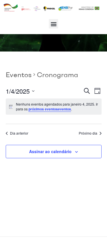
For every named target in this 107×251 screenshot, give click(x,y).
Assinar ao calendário (50, 151)
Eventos (19, 74)
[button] (53, 23)
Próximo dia (88, 133)
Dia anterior (19, 133)
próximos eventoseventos (50, 109)
